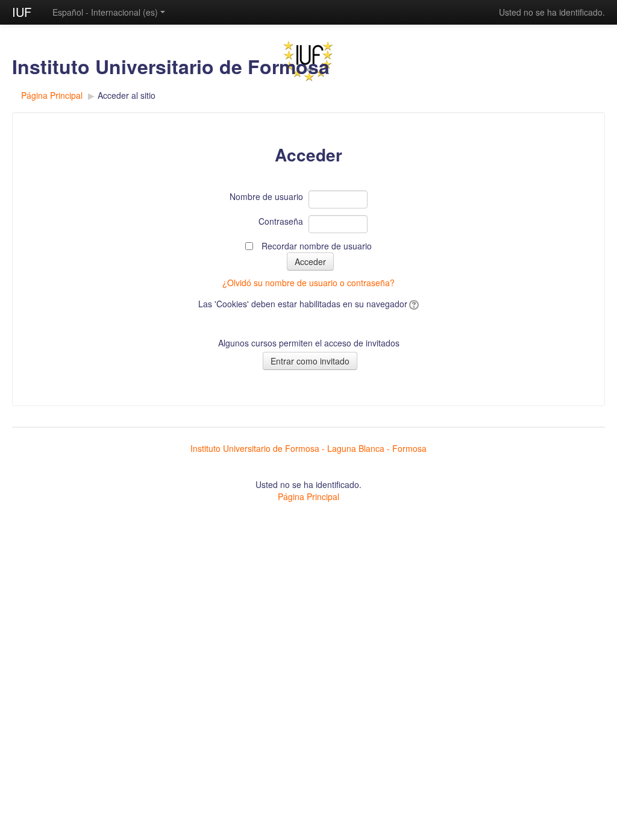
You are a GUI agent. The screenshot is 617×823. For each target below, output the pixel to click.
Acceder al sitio (126, 95)
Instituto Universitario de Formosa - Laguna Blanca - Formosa (308, 448)
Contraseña (280, 221)
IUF (21, 11)
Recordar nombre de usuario (317, 246)
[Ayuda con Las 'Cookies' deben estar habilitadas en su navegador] (413, 304)
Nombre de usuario (266, 196)
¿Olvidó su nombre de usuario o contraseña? (308, 283)
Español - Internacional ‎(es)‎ (105, 12)
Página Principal (52, 95)
